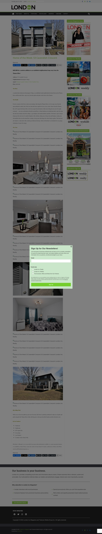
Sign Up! (51, 284)
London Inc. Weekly (39, 271)
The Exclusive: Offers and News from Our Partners (46, 273)
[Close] (71, 246)
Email (32, 258)
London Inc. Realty (38, 269)
